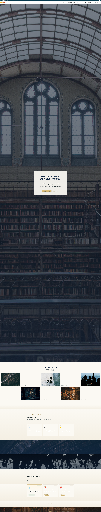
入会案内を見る (55, 191)
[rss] (99, 0)
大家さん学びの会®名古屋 (4, 2)
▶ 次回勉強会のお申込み (46, 191)
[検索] (100, 0)
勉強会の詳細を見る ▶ (50, 503)
